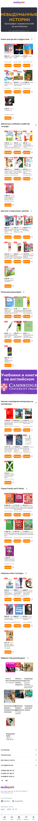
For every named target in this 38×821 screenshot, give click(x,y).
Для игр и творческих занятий (15, 211)
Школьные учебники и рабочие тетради (15, 125)
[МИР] (3, 809)
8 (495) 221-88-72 (7, 773)
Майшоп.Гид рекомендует (13, 658)
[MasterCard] (13, 809)
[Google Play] (17, 801)
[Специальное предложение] (19, 19)
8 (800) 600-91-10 (7, 770)
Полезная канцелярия (11, 292)
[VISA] (8, 809)
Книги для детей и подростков (15, 39)
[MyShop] (7, 788)
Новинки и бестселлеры (12, 573)
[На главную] (19, 3)
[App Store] (5, 801)
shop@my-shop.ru (7, 776)
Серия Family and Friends (12, 488)
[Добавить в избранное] (13, 65)
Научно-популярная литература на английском (17, 402)
